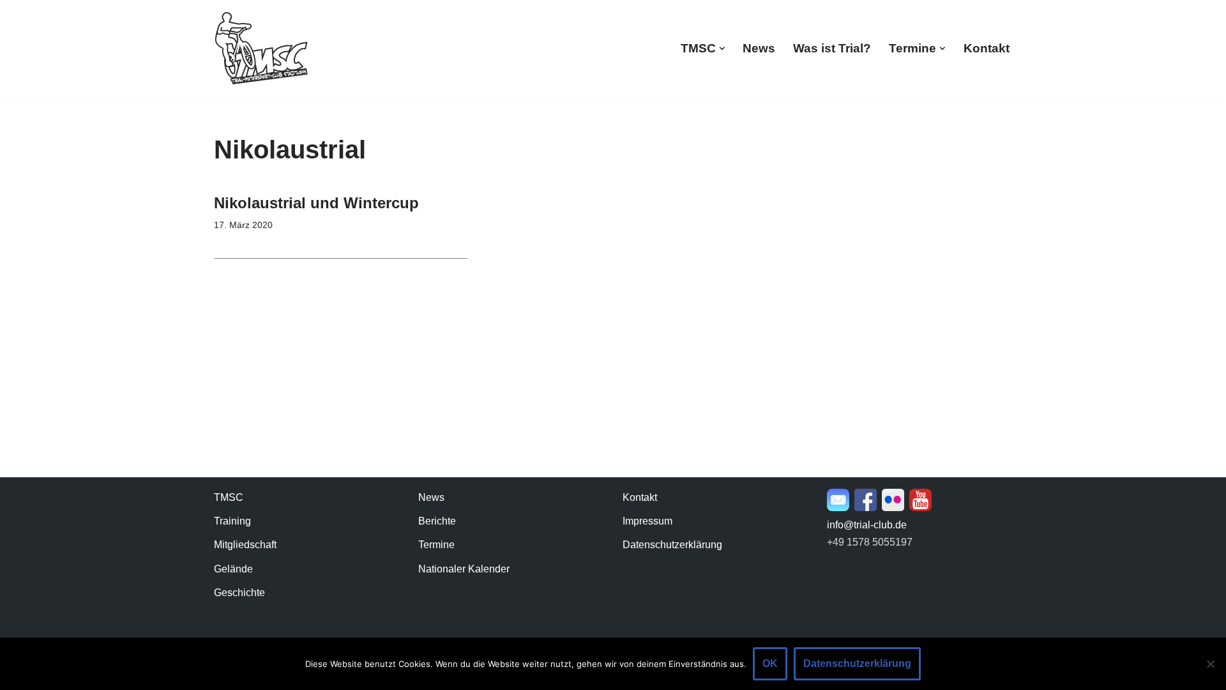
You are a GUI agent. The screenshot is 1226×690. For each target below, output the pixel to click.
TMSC (228, 497)
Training (232, 521)
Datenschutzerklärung (672, 544)
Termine (436, 544)
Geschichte (239, 592)
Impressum (647, 521)
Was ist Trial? (832, 48)
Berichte (437, 521)
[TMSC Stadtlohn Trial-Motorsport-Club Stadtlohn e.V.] (262, 49)
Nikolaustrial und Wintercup (316, 202)
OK (770, 663)
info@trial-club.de (867, 524)
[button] (722, 48)
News (759, 48)
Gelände (233, 569)
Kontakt (987, 48)
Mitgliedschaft (245, 544)
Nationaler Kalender (464, 569)
